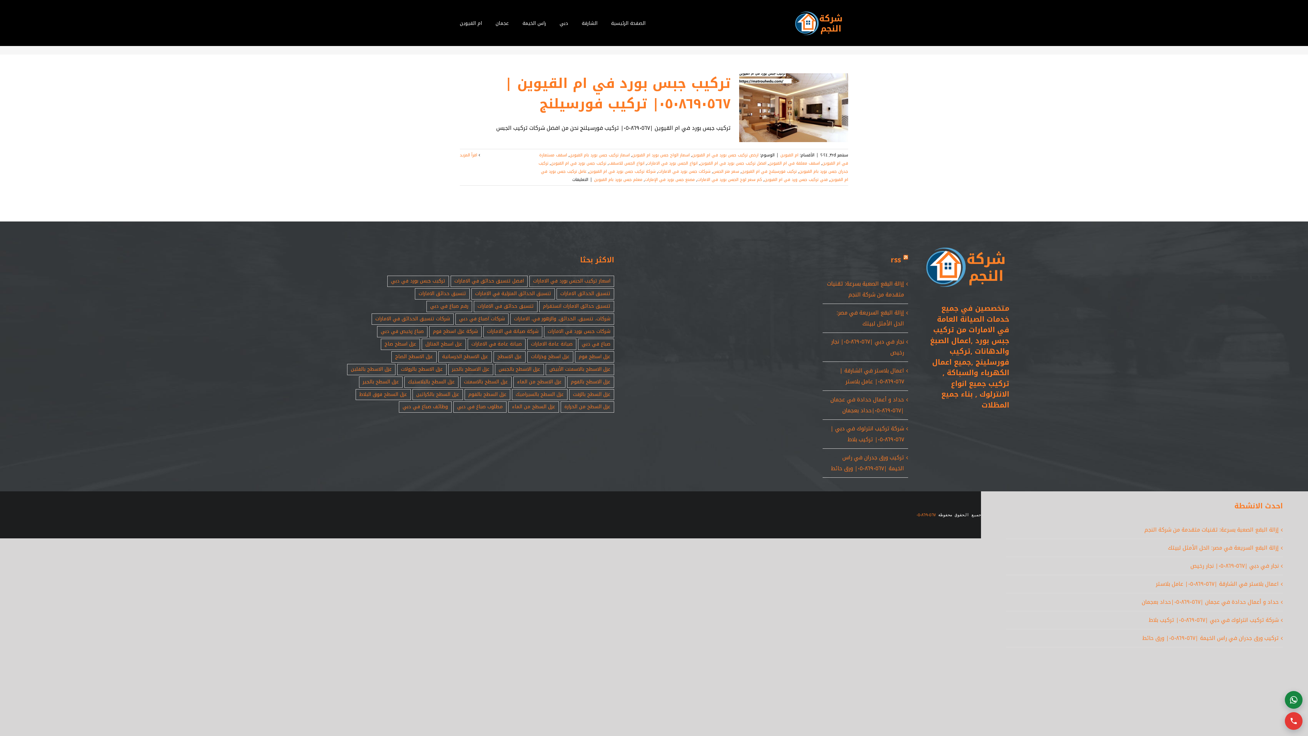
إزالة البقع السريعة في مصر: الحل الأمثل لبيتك (870, 318)
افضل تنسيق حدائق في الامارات (489, 281)
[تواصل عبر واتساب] (1294, 700)
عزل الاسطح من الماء (539, 381)
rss (896, 260)
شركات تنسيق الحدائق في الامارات (412, 318)
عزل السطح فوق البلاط (383, 394)
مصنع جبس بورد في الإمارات (670, 179)
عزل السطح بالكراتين (437, 394)
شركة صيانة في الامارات (513, 331)
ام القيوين (789, 155)
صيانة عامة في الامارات (496, 344)
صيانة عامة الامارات (552, 344)
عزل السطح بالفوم (487, 394)
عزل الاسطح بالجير (470, 369)
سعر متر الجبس (726, 171)
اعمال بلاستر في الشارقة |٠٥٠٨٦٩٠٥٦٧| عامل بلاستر (872, 376)
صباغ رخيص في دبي (402, 331)
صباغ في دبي (596, 344)
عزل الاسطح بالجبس (519, 369)
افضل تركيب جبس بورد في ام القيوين (733, 163)
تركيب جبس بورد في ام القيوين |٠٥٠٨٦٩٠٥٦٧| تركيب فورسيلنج (618, 94)
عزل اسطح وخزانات (550, 356)
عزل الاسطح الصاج (414, 356)
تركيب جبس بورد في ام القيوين (578, 163)
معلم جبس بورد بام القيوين (618, 179)
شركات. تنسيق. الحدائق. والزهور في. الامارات (562, 318)
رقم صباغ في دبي (449, 306)
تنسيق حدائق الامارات (442, 293)
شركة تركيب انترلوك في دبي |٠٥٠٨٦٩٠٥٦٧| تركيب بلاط (867, 434)
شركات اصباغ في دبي (482, 318)
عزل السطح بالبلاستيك (431, 381)
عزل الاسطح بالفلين (371, 369)
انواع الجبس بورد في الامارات (672, 163)
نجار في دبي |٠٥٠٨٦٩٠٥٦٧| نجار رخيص (1234, 566)
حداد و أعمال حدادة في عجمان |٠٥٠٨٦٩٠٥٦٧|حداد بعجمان (867, 405)
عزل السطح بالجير (381, 381)
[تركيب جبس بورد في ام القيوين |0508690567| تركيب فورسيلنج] (793, 107)
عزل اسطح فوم (594, 356)
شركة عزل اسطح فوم (455, 331)
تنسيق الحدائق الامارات (585, 293)
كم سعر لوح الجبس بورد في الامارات (729, 179)
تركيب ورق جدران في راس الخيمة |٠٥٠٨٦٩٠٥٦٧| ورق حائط (867, 463)
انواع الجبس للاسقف (626, 163)
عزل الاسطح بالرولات (422, 369)
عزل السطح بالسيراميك (540, 394)
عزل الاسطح (509, 356)
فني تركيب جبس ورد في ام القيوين (796, 179)
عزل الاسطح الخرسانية (465, 356)
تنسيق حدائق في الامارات (506, 306)
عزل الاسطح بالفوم (590, 381)
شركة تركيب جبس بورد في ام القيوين (622, 171)
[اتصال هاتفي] (1294, 721)
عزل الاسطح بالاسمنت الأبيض (579, 369)
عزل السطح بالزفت (591, 394)
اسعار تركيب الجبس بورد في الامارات (571, 281)
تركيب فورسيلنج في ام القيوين (769, 171)
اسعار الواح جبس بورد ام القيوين (661, 155)
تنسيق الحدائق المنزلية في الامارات (513, 293)
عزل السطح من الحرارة (587, 406)
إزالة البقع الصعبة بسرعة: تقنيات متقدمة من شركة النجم (865, 289)
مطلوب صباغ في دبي (480, 406)
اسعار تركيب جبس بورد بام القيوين (600, 155)
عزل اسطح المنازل (443, 344)
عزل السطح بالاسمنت (486, 381)
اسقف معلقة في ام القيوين (794, 163)
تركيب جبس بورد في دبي (418, 281)
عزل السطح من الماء (533, 406)
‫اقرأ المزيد (469, 155)
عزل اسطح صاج (400, 344)
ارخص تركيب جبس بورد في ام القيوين (725, 155)
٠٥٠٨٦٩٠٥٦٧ (926, 515)
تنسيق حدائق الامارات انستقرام (576, 306)
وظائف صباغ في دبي (425, 406)
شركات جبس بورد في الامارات (684, 171)
